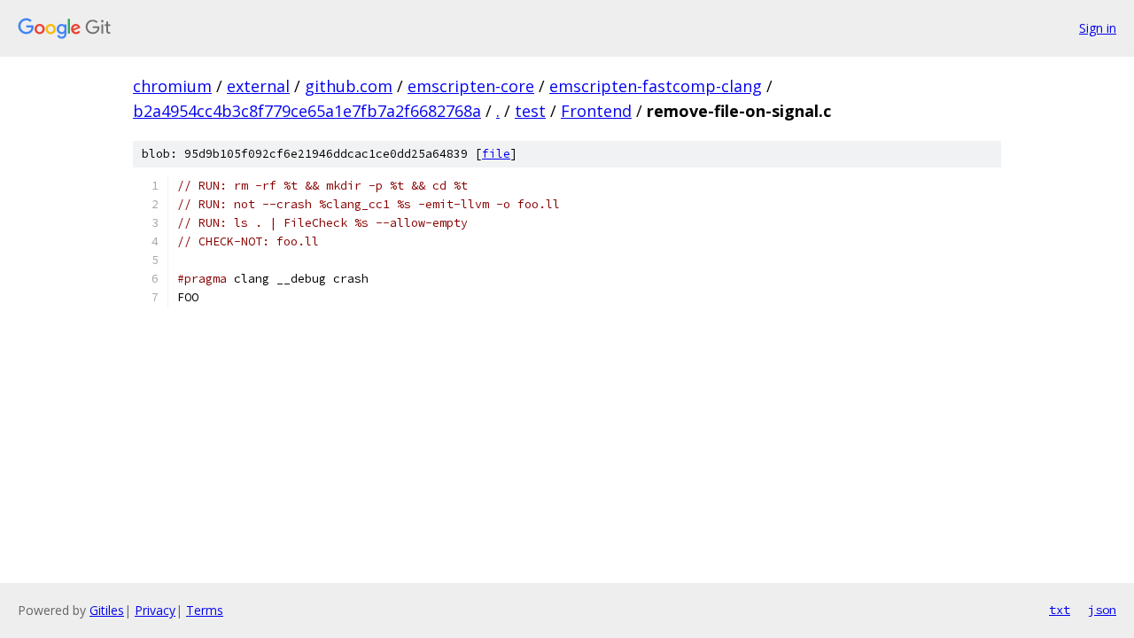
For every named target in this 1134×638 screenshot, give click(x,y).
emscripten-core (471, 86)
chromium (172, 86)
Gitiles (106, 610)
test (530, 110)
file (496, 153)
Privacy (155, 610)
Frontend (596, 110)
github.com (348, 86)
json (1102, 610)
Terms (204, 610)
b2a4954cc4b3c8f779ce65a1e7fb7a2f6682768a (307, 110)
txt (1059, 610)
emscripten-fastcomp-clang (655, 86)
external (258, 86)
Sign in (1097, 27)
